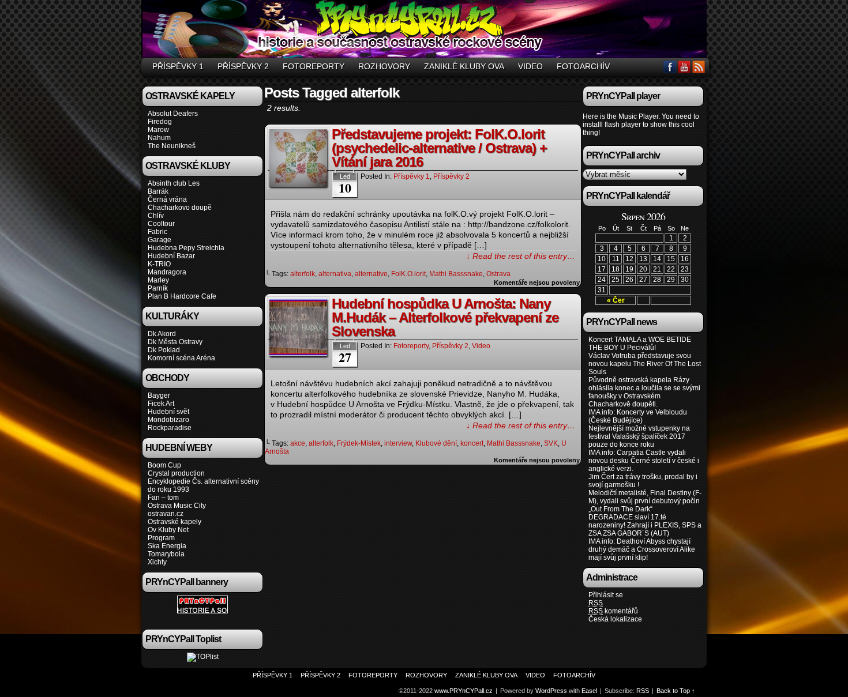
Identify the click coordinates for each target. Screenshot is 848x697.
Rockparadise (170, 428)
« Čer (616, 300)
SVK (551, 443)
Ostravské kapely (174, 522)
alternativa (334, 274)
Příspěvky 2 (243, 66)
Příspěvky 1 (178, 66)
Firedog (160, 122)
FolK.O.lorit (408, 274)
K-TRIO (159, 264)
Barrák (158, 191)
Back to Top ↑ (675, 690)
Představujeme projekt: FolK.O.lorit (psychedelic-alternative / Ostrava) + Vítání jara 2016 (439, 147)
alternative (371, 274)
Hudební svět (168, 412)
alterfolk (302, 274)
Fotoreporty (313, 66)
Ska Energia (167, 546)
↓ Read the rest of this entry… (520, 256)
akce (297, 443)
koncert (471, 443)
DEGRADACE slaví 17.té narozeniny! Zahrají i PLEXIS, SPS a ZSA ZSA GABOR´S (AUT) (644, 525)
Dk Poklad (164, 350)
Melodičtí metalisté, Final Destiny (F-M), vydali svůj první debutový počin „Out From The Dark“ (644, 501)
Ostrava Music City (177, 506)
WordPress (551, 690)
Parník (158, 288)
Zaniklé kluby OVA (464, 66)
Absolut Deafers (173, 114)
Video (530, 66)
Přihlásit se (605, 595)
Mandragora (167, 272)
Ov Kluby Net (168, 530)
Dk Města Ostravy (175, 342)
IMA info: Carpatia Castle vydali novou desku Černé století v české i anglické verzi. (643, 461)
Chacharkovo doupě (180, 208)
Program (161, 538)
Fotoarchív (583, 66)
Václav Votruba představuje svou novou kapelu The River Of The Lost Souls (644, 364)
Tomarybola (166, 554)
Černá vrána (167, 199)
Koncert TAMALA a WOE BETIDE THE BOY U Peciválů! (639, 344)
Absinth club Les (174, 183)
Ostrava (498, 274)
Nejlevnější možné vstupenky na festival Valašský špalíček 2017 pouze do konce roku (639, 436)
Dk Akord (162, 334)
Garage (159, 240)
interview (398, 443)
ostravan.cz (165, 514)
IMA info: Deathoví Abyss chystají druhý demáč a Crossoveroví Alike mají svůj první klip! (641, 549)
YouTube (684, 66)
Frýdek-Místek (359, 443)
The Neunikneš (172, 146)
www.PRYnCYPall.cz (425, 30)
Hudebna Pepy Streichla (186, 248)
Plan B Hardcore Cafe (182, 296)
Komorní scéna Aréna (181, 358)
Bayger (159, 395)
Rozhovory (384, 66)
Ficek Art (161, 404)
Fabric (157, 232)
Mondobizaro (168, 420)
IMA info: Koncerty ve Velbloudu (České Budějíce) (637, 416)
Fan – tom (163, 497)
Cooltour (161, 224)
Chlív (156, 216)
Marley (158, 280)
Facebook (670, 66)
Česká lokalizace (615, 619)
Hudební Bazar (171, 256)
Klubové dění (436, 443)
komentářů (613, 611)
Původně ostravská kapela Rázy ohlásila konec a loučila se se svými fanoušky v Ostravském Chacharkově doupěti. (644, 392)
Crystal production (176, 473)
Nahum (159, 138)
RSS (699, 66)
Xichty (157, 562)
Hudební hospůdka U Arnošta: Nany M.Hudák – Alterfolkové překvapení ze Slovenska (445, 317)
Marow (158, 130)
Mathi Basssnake (456, 274)
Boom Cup (164, 465)
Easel (589, 690)
